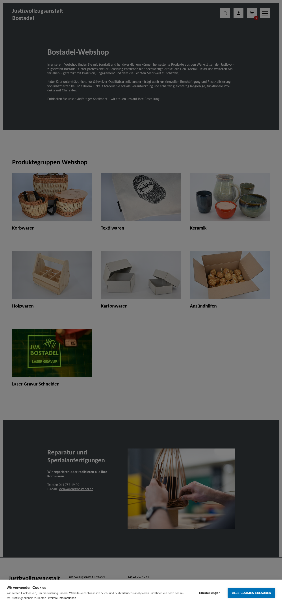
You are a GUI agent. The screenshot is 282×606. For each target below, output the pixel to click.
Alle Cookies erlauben (251, 593)
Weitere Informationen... (63, 598)
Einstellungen (210, 593)
